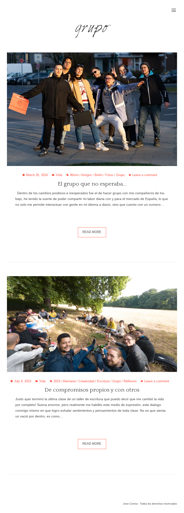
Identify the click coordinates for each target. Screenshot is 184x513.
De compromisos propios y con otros (92, 390)
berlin (99, 175)
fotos (109, 175)
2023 (56, 381)
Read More (91, 232)
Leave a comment (144, 175)
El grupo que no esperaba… (92, 184)
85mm (74, 175)
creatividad (86, 381)
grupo (120, 175)
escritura (103, 381)
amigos (86, 175)
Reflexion (130, 381)
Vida (59, 175)
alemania (69, 381)
